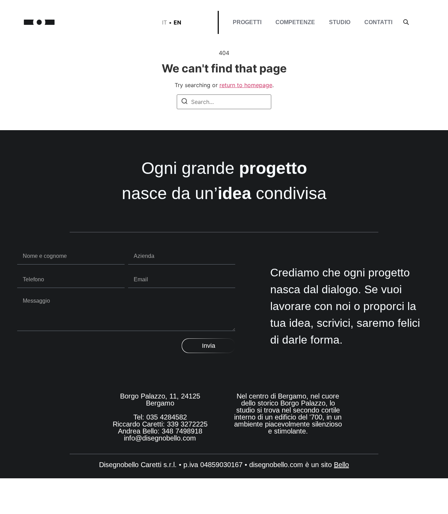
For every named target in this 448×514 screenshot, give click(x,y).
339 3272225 (187, 424)
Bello (341, 465)
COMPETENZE (295, 22)
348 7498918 (182, 431)
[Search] (184, 102)
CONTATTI (378, 22)
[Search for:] (224, 101)
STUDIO (339, 22)
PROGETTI (247, 22)
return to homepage (245, 85)
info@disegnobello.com (160, 438)
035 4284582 (166, 417)
